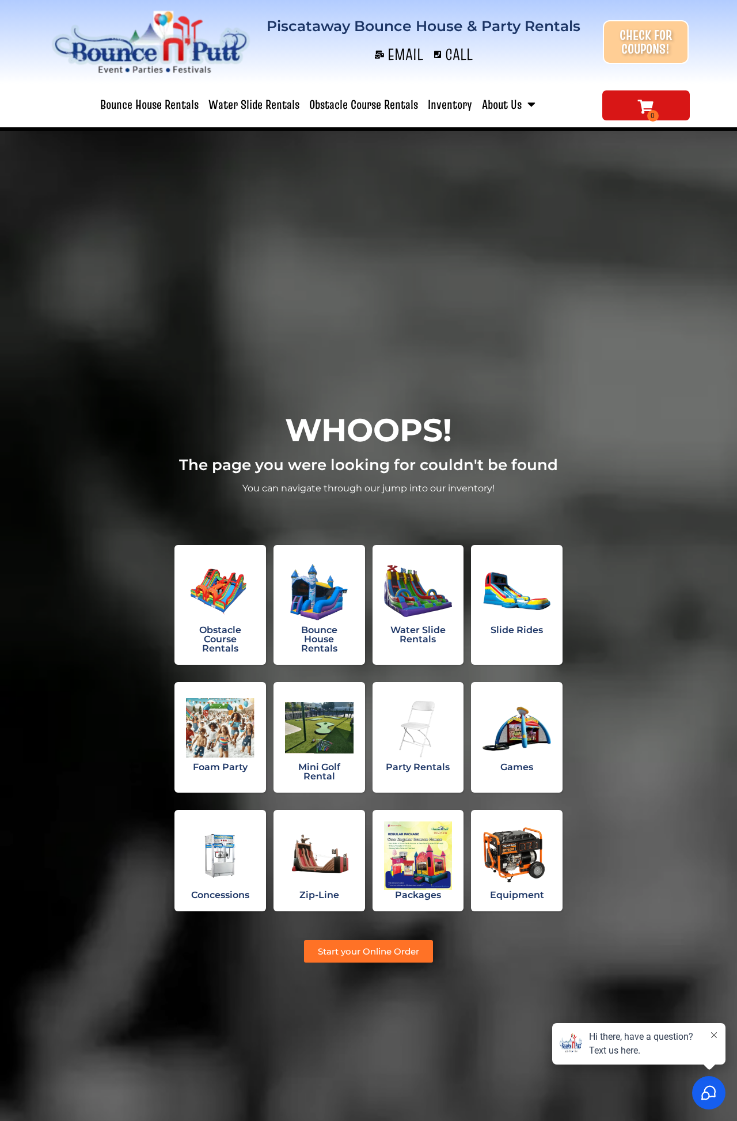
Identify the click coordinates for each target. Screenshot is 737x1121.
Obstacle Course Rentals (363, 104)
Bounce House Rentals (149, 104)
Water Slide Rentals (253, 104)
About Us (502, 104)
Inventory (450, 104)
